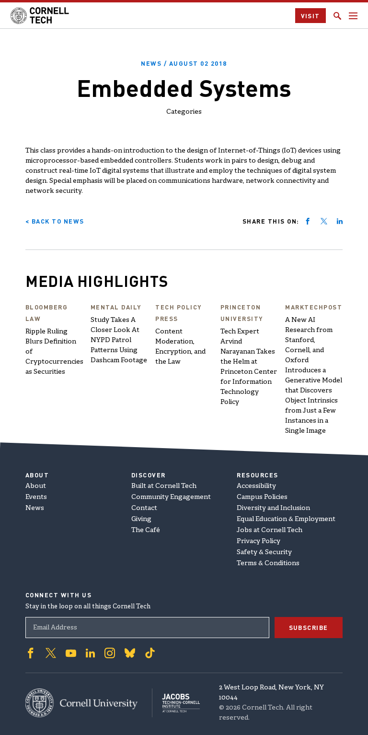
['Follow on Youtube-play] (71, 653)
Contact (144, 508)
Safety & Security (264, 552)
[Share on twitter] (324, 221)
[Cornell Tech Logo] (40, 15)
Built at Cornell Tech (163, 486)
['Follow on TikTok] (150, 653)
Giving (141, 519)
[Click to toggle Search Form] (337, 16)
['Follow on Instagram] (109, 653)
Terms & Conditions (268, 563)
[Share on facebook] (307, 221)
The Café (145, 530)
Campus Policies (262, 497)
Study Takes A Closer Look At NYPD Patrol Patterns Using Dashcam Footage (119, 340)
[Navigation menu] (353, 15)
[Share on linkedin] (340, 221)
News (34, 508)
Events (36, 497)
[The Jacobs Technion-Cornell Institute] (176, 703)
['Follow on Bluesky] (130, 653)
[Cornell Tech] (88, 702)
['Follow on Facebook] (30, 653)
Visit (311, 16)
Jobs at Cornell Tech (269, 530)
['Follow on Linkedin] (90, 653)
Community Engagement (171, 497)
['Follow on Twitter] (51, 653)
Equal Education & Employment (286, 519)
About (35, 486)
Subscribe (309, 627)
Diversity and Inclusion (273, 508)
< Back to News (54, 221)
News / (184, 63)
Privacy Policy (258, 541)
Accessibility (256, 486)
